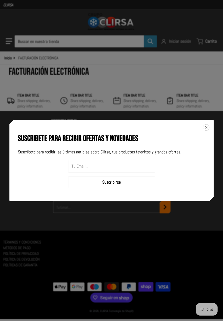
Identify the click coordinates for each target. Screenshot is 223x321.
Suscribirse (111, 182)
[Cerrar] (206, 127)
